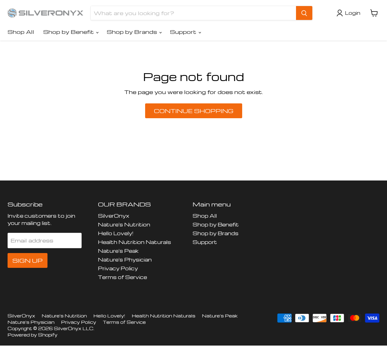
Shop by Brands (132, 31)
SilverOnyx (113, 216)
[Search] (304, 13)
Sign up (27, 260)
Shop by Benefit (69, 31)
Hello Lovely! (115, 233)
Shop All (21, 31)
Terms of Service (122, 277)
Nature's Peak (118, 251)
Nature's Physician (125, 259)
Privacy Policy (118, 268)
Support (184, 31)
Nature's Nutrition (124, 224)
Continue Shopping (193, 111)
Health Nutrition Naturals (134, 242)
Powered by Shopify (32, 334)
